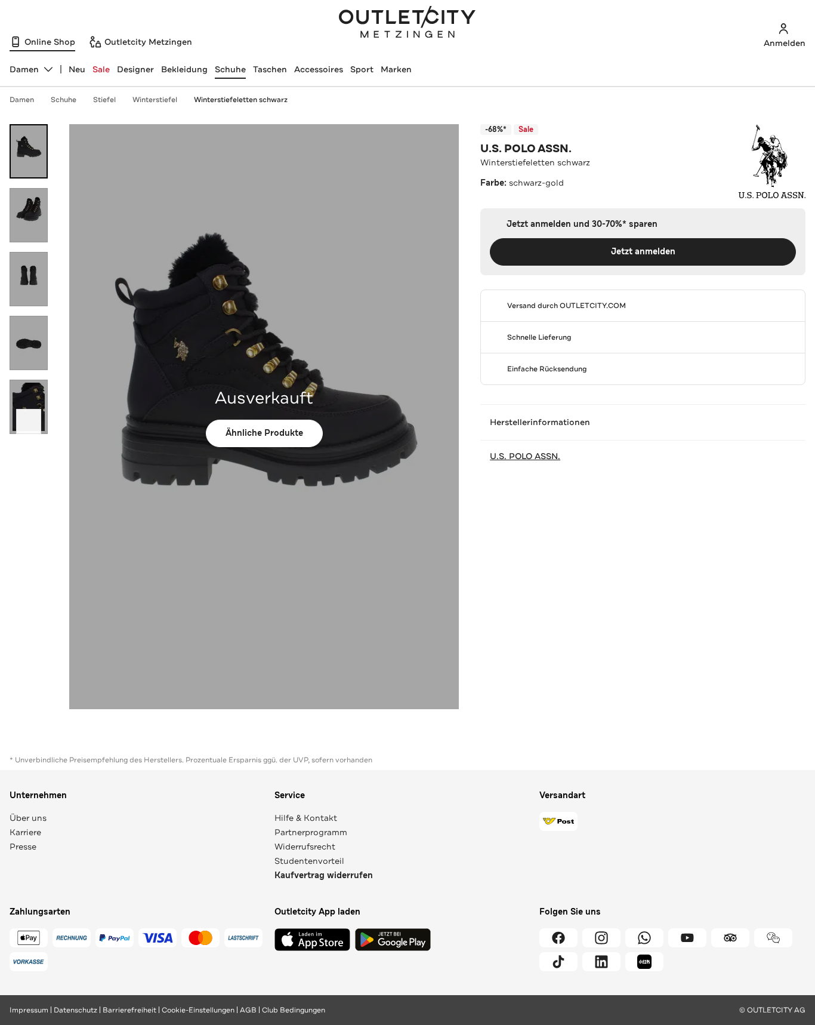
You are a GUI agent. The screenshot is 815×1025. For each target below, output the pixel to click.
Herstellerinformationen (540, 422)
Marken (396, 69)
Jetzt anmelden (643, 251)
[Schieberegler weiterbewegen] (28, 421)
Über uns (28, 817)
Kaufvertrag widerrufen (323, 875)
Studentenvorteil (309, 860)
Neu (77, 69)
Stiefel (104, 99)
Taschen (270, 69)
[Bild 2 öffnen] (29, 215)
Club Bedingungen (293, 1010)
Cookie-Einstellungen (198, 1010)
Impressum (29, 1010)
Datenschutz (75, 1010)
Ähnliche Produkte (264, 433)
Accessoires (318, 69)
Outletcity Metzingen (407, 23)
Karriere (25, 832)
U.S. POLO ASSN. (526, 148)
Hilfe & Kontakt (305, 817)
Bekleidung (184, 69)
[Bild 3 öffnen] (29, 279)
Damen (22, 99)
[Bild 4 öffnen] (29, 343)
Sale (101, 69)
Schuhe (230, 69)
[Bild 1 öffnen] (29, 151)
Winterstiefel (154, 99)
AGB (248, 1010)
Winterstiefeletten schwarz (241, 99)
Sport (361, 69)
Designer (135, 69)
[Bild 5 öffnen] (29, 407)
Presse (23, 846)
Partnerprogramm (310, 832)
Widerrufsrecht (304, 846)
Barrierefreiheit (129, 1010)
